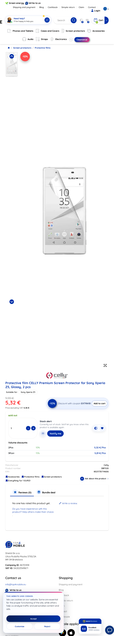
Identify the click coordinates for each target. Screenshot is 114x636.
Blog (41, 7)
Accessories (14, 476)
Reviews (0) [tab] (24, 492)
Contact (92, 7)
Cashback (53, 7)
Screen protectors (22, 47)
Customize (19, 626)
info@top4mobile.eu (15, 584)
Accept (33, 618)
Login (97, 10)
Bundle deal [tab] (48, 492)
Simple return (68, 7)
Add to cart (99, 403)
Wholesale (64, 616)
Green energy (16, 3)
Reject (47, 626)
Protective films (42, 47)
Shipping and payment (24, 7)
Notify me (55, 433)
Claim (81, 7)
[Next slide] (12, 301)
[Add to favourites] (102, 428)
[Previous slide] (12, 56)
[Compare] (96, 428)
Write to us (35, 3)
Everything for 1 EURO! (19, 480)
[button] (11, 77)
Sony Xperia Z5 (28, 392)
